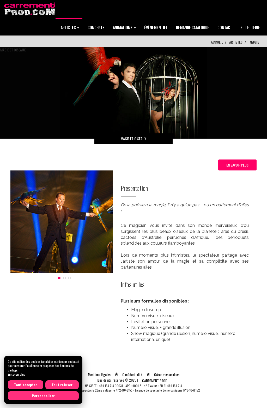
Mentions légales (99, 374)
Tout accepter (25, 384)
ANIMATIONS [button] (123, 27)
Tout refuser (62, 384)
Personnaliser (43, 395)
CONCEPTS (96, 27)
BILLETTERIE (250, 27)
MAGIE (254, 42)
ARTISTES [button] (69, 27)
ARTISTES (235, 42)
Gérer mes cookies (166, 374)
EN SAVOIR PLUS (237, 165)
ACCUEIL (217, 42)
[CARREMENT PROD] (30, 8)
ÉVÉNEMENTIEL (156, 27)
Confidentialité (132, 374)
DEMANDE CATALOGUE (192, 27)
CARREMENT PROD (154, 380)
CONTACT (224, 27)
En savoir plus (16, 374)
